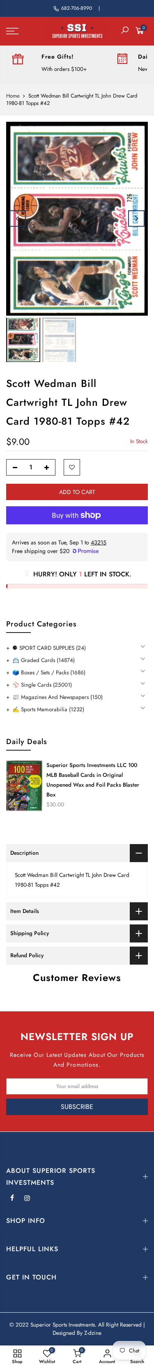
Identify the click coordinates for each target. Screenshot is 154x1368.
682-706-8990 (76, 8)
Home (13, 96)
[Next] (136, 218)
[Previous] (17, 218)
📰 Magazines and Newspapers (57, 697)
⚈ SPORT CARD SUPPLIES (49, 648)
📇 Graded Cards (43, 660)
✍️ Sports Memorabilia (48, 709)
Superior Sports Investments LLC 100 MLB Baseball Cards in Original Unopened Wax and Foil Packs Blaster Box (92, 780)
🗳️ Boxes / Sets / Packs (48, 672)
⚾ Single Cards (42, 685)
